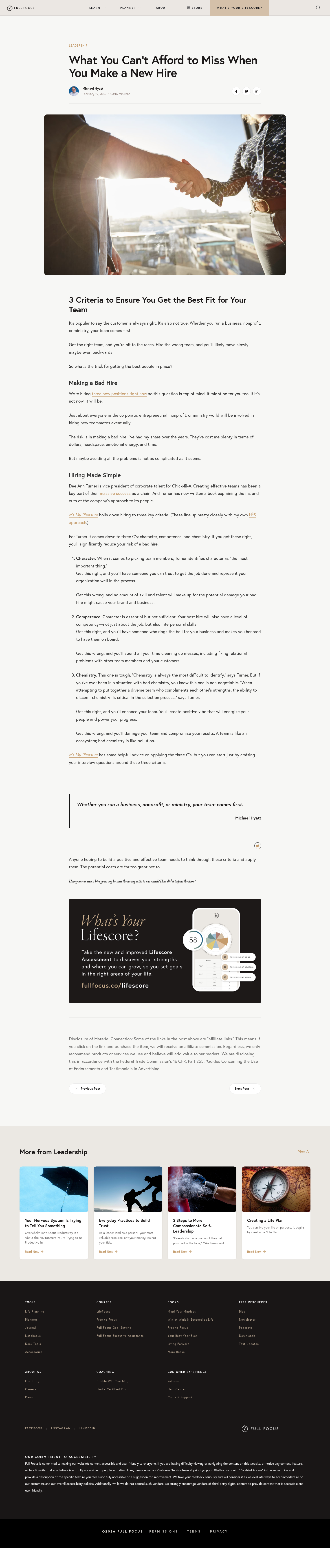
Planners (31, 1319)
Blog (242, 1311)
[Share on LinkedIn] (257, 91)
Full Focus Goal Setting (114, 1327)
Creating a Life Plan (265, 1220)
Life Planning (34, 1311)
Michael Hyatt (92, 88)
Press (29, 1397)
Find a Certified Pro (111, 1389)
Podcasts (245, 1327)
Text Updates (249, 1343)
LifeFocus (103, 1311)
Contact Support (180, 1397)
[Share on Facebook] (236, 91)
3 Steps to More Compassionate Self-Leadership (192, 1226)
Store (197, 7)
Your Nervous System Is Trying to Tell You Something (53, 1223)
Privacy (219, 1531)
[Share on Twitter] (246, 91)
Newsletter (247, 1319)
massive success (115, 493)
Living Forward (178, 1343)
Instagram (61, 1428)
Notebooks (33, 1335)
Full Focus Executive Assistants (120, 1335)
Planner (128, 7)
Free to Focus (107, 1319)
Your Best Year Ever (182, 1335)
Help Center (177, 1389)
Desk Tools (33, 1343)
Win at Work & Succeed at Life (190, 1319)
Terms (194, 1531)
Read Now (32, 1252)
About (161, 7)
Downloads (247, 1335)
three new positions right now (119, 393)
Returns (173, 1381)
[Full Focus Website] (260, 1428)
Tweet (257, 845)
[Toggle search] (318, 7)
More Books (176, 1352)
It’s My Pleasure (83, 514)
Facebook (34, 1428)
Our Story (32, 1381)
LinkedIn (87, 1428)
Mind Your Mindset (182, 1311)
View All (304, 1151)
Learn (94, 7)
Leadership (78, 45)
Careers (31, 1389)
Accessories (33, 1352)
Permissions (163, 1531)
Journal (30, 1327)
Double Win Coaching (113, 1381)
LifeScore (239, 7)
